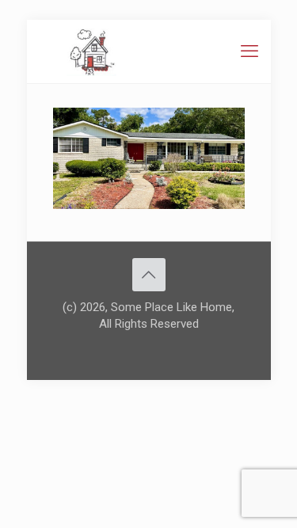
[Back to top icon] (149, 274)
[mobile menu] (249, 51)
